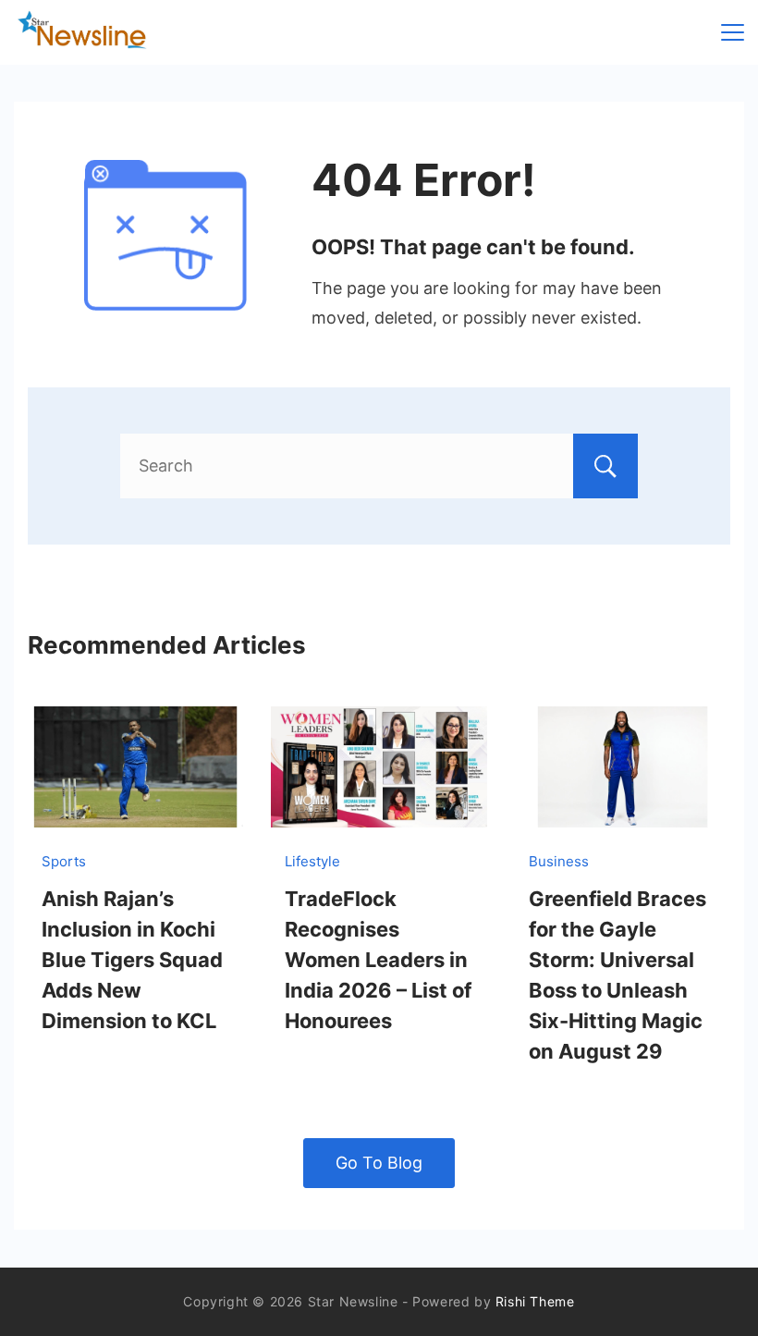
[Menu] (732, 32)
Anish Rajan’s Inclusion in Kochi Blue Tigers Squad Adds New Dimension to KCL (132, 960)
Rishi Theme (535, 1301)
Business (559, 861)
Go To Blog (379, 1162)
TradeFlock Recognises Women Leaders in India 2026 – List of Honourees (378, 960)
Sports (64, 861)
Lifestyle (312, 861)
